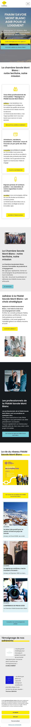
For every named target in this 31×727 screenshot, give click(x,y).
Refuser (15, 717)
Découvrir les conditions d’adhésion (15, 125)
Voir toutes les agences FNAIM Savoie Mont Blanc (15, 434)
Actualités (6, 526)
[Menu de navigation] (28, 3)
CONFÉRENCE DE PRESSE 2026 (14, 606)
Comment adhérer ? (10, 329)
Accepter (15, 712)
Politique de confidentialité (14, 724)
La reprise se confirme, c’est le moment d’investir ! (14, 569)
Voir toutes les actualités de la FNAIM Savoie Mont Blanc (15, 495)
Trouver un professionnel (15, 170)
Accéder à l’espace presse (15, 215)
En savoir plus (8, 286)
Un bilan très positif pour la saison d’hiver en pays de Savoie (13, 531)
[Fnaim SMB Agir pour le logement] (4, 3)
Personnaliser (15, 721)
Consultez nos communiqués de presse (15, 622)
